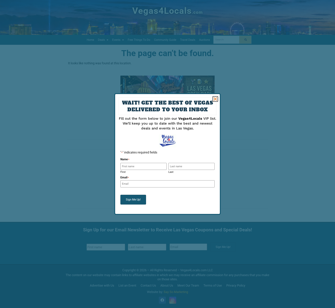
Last (170, 171)
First (123, 171)
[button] (215, 99)
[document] (167, 154)
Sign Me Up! (133, 199)
